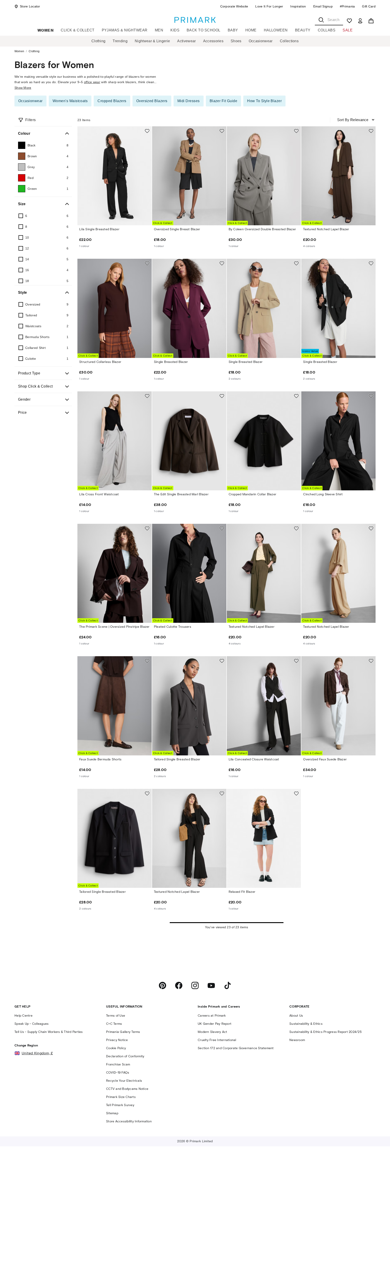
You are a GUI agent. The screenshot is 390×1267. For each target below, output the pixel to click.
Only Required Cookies (286, 1236)
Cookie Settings (315, 1249)
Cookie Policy (38, 1259)
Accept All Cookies (348, 1236)
